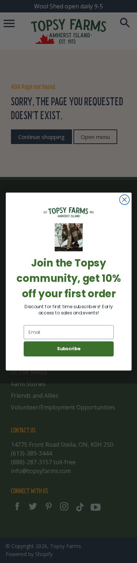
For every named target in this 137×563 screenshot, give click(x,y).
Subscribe (68, 348)
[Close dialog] (124, 200)
